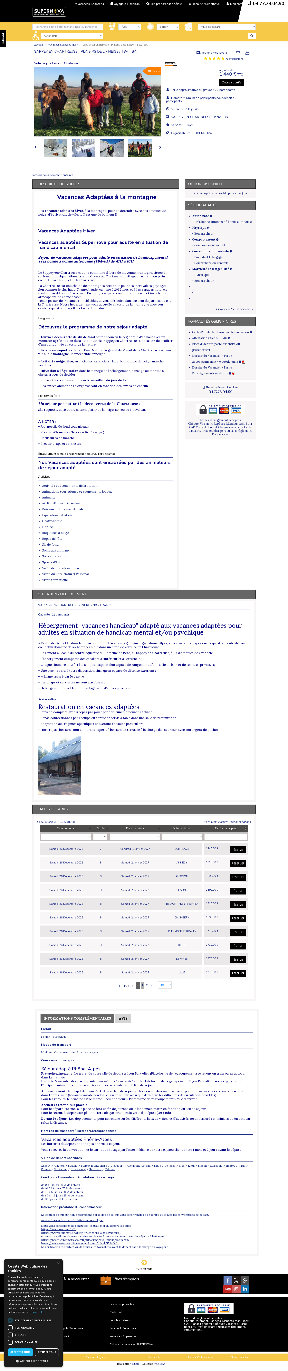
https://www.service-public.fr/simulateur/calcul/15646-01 (80, 1243)
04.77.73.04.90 (268, 3)
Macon (202, 1165)
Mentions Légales (96, 1357)
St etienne (60, 1169)
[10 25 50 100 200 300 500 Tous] (162, 985)
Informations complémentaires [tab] (52, 175)
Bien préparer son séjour (165, 4)
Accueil (38, 44)
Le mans (170, 1165)
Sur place (95, 1169)
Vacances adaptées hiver (63, 44)
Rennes (46, 1169)
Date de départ (66, 828)
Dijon (157, 1165)
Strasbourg (78, 1169)
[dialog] (33, 1313)
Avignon (59, 1165)
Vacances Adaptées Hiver (66, 231)
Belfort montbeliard (94, 1165)
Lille (182, 1165)
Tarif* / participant (226, 828)
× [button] (58, 1263)
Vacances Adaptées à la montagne (107, 197)
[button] (33, 1361)
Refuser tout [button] (47, 1352)
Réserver (238, 850)
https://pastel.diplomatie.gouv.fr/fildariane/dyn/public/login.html (85, 1240)
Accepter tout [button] (20, 1352)
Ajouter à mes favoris (213, 53)
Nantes (230, 1165)
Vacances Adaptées (90, 4)
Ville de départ (182, 828)
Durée (101, 828)
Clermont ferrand (138, 1165)
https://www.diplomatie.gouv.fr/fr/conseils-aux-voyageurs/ (81, 1233)
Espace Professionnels (201, 1357)
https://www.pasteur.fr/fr (58, 1229)
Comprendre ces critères (234, 309)
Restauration (47, 699)
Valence (110, 1169)
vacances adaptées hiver (64, 211)
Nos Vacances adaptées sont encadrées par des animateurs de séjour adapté (104, 465)
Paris (242, 1165)
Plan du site (153, 1357)
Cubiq (135, 1364)
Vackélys (159, 1364)
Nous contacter (239, 1357)
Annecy (45, 1165)
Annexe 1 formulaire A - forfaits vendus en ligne (72, 1220)
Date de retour (135, 828)
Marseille (216, 1165)
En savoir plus (36, 1312)
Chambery (117, 1165)
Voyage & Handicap (126, 4)
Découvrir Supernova (206, 4)
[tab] (214, 58)
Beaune (72, 1165)
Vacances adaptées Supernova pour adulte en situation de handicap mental (103, 245)
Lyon (191, 1165)
